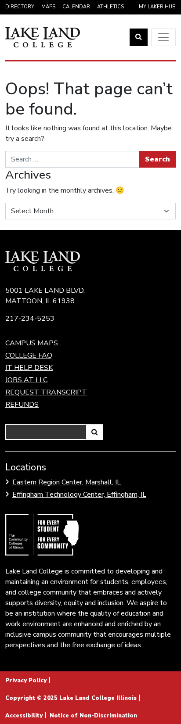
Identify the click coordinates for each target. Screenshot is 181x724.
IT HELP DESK (29, 368)
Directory (19, 7)
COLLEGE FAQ (28, 355)
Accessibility (24, 716)
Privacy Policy (26, 681)
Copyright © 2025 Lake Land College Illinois (71, 698)
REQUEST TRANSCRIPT (46, 392)
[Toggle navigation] (163, 37)
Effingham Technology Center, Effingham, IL (79, 494)
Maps (48, 7)
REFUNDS (22, 404)
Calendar (76, 7)
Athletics (110, 7)
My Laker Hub (157, 7)
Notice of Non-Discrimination (93, 716)
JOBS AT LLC (26, 380)
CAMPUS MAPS (31, 343)
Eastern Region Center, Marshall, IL (66, 482)
